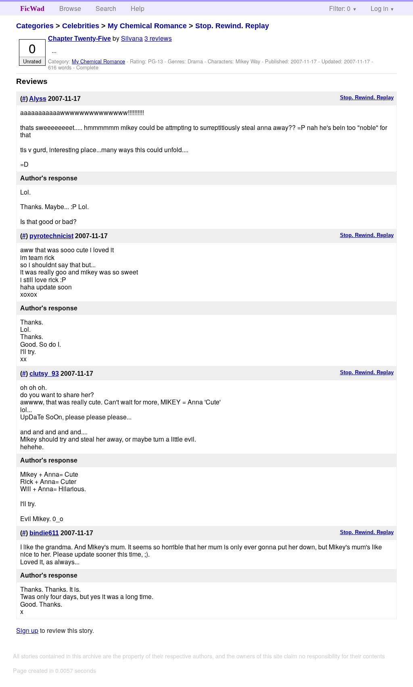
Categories (35, 26)
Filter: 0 (339, 8)
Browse (70, 8)
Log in (379, 8)
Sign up (27, 630)
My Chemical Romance (147, 26)
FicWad (32, 8)
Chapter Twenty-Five (79, 38)
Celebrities (80, 26)
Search (106, 8)
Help (137, 8)
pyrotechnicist (51, 235)
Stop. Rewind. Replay (232, 26)
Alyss (37, 98)
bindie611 (44, 533)
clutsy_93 (44, 373)
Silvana (132, 38)
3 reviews (158, 38)
